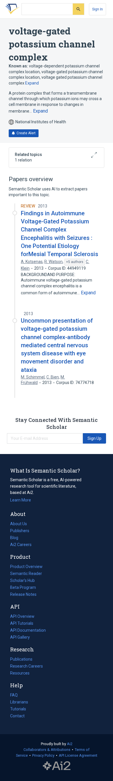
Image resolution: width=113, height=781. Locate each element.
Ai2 (69, 744)
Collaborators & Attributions (46, 749)
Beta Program (23, 587)
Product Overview (26, 566)
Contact (17, 716)
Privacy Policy (43, 755)
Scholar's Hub (22, 580)
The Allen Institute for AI (56, 765)
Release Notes (23, 594)
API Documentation (28, 631)
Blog (16, 538)
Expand (32, 83)
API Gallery (20, 637)
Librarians (19, 702)
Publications (21, 660)
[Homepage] (11, 9)
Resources (20, 674)
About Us (18, 523)
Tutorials (18, 709)
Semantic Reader (26, 573)
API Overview (22, 616)
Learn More (20, 500)
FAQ (14, 695)
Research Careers (26, 667)
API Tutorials (21, 623)
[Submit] (78, 9)
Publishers (19, 530)
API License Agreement (78, 755)
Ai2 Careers (21, 545)
